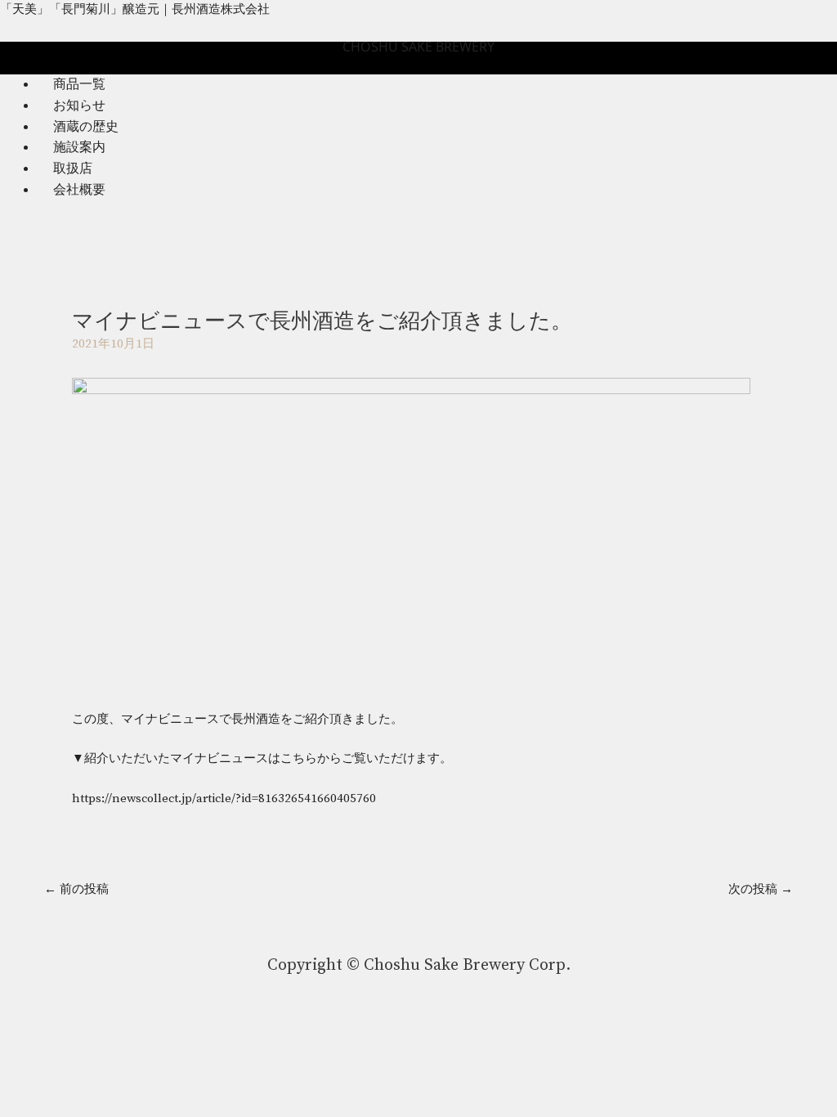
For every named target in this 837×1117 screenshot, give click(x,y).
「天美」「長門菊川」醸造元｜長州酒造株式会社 (135, 9)
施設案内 (79, 147)
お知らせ (79, 105)
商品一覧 (79, 84)
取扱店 (72, 168)
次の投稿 (760, 889)
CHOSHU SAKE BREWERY (418, 47)
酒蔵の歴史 (86, 127)
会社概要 (79, 190)
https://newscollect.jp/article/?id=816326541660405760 (224, 798)
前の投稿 (76, 889)
